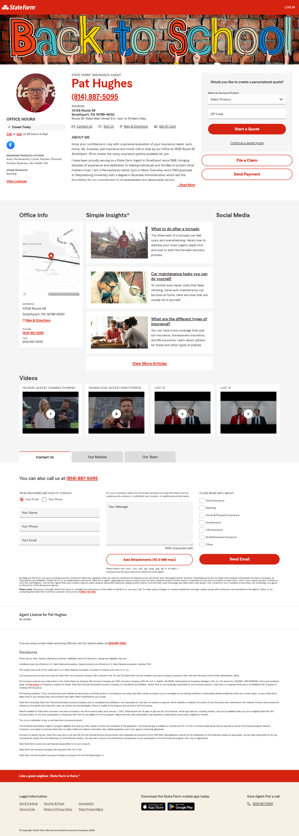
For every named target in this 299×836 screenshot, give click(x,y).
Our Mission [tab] (97, 457)
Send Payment (247, 174)
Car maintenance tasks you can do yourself (179, 276)
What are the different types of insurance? (179, 321)
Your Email (32, 499)
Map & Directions (38, 320)
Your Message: (119, 506)
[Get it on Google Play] (181, 806)
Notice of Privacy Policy (58, 809)
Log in (290, 7)
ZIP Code (217, 114)
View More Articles (149, 364)
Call (9, 134)
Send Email (240, 559)
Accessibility (86, 803)
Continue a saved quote (247, 143)
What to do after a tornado (175, 229)
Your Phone (55, 499)
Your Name (29, 512)
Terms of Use (27, 809)
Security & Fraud (54, 803)
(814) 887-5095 (95, 97)
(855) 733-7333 (88, 592)
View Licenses (17, 181)
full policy (34, 684)
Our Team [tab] (150, 457)
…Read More (186, 184)
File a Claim (247, 160)
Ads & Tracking (28, 803)
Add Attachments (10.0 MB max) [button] (149, 559)
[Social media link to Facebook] (11, 145)
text (19, 134)
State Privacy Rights (91, 809)
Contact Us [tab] (45, 457)
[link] (19, 7)
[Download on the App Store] (153, 806)
